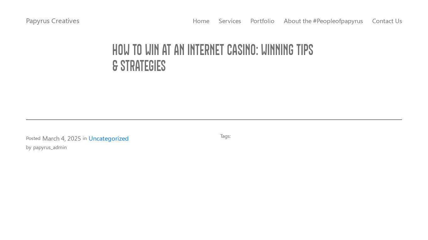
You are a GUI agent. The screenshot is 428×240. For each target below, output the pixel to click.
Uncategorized (109, 138)
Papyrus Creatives (52, 20)
